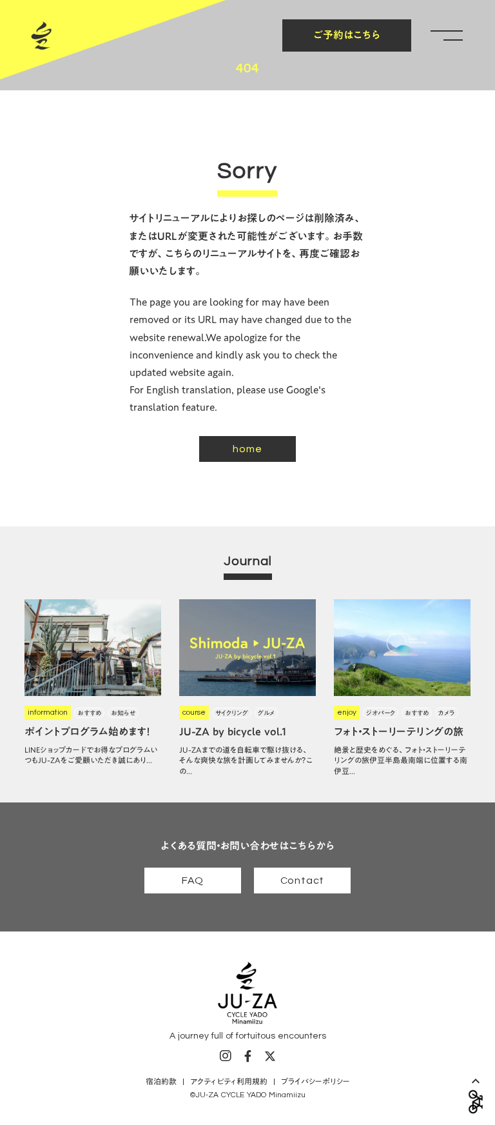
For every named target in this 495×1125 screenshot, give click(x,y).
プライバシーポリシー (315, 1081)
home (247, 449)
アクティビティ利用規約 (228, 1081)
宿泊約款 (161, 1081)
